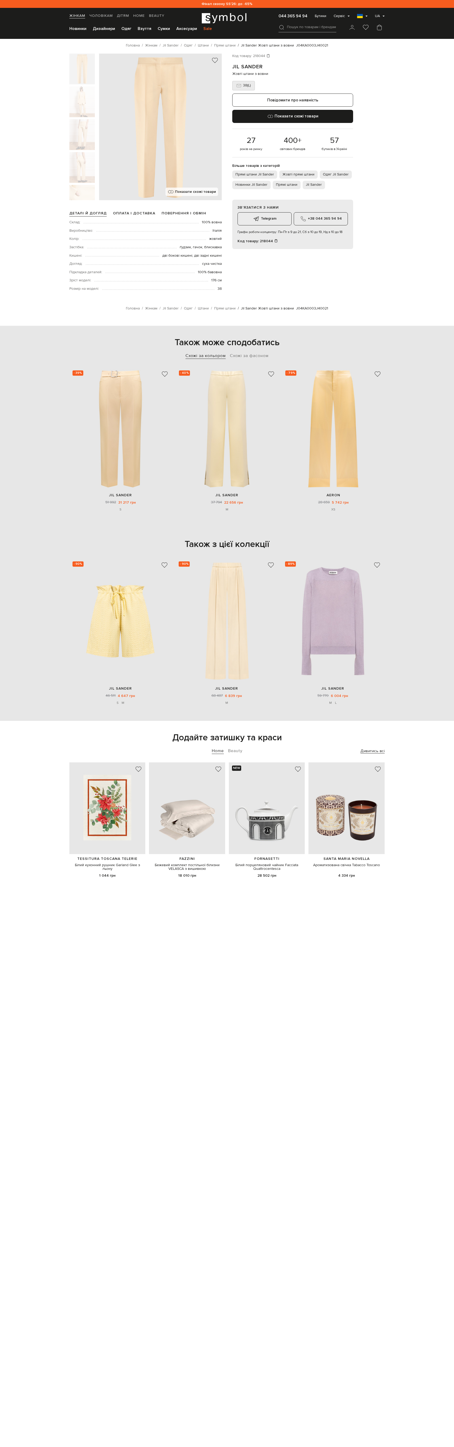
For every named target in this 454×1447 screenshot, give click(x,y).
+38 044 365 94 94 (325, 218)
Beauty (156, 15)
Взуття (144, 28)
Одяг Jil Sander (336, 174)
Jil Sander (247, 67)
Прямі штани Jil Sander (254, 174)
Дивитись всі (372, 750)
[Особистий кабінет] (352, 28)
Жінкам (77, 15)
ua (377, 16)
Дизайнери (104, 28)
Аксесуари (186, 28)
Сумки (164, 28)
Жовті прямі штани (298, 174)
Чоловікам (101, 15)
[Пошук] (281, 27)
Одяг (126, 28)
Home (139, 15)
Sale (207, 28)
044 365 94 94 (292, 16)
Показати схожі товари (195, 191)
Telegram (268, 218)
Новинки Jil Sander (251, 184)
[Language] (362, 17)
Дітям (123, 15)
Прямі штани (286, 184)
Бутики (320, 16)
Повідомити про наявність (292, 100)
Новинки (77, 28)
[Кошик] (379, 28)
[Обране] (365, 28)
